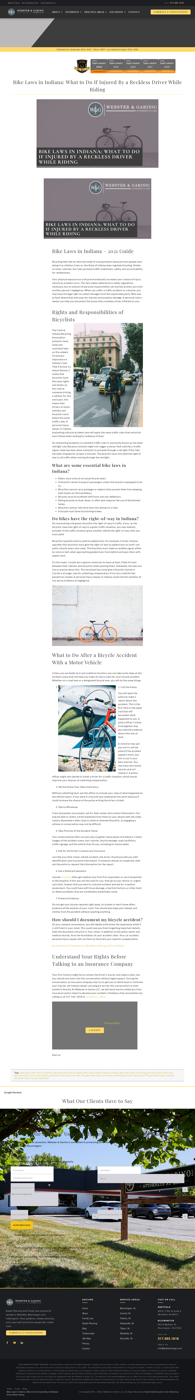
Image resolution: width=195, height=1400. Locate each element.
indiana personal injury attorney (128, 1072)
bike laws (25, 1072)
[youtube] (15, 1343)
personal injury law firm (136, 1075)
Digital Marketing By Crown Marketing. (161, 1391)
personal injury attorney (160, 1072)
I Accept (95, 1030)
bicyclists (66, 876)
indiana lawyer (102, 1072)
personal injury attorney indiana (31, 1075)
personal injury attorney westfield (104, 1075)
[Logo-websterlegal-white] (25, 12)
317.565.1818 (177, 3)
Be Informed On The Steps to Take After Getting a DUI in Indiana (88, 945)
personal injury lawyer (162, 1075)
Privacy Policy (112, 1023)
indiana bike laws (84, 1072)
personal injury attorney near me (67, 1075)
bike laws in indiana (41, 1072)
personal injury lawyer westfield (31, 1078)
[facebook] (7, 1343)
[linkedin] (22, 1343)
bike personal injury (63, 1072)
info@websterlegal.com (170, 1348)
